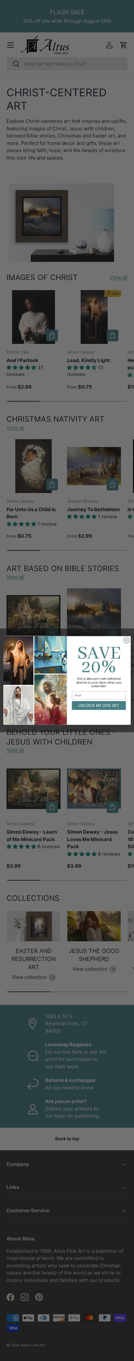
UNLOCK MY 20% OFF (98, 705)
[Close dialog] (126, 640)
